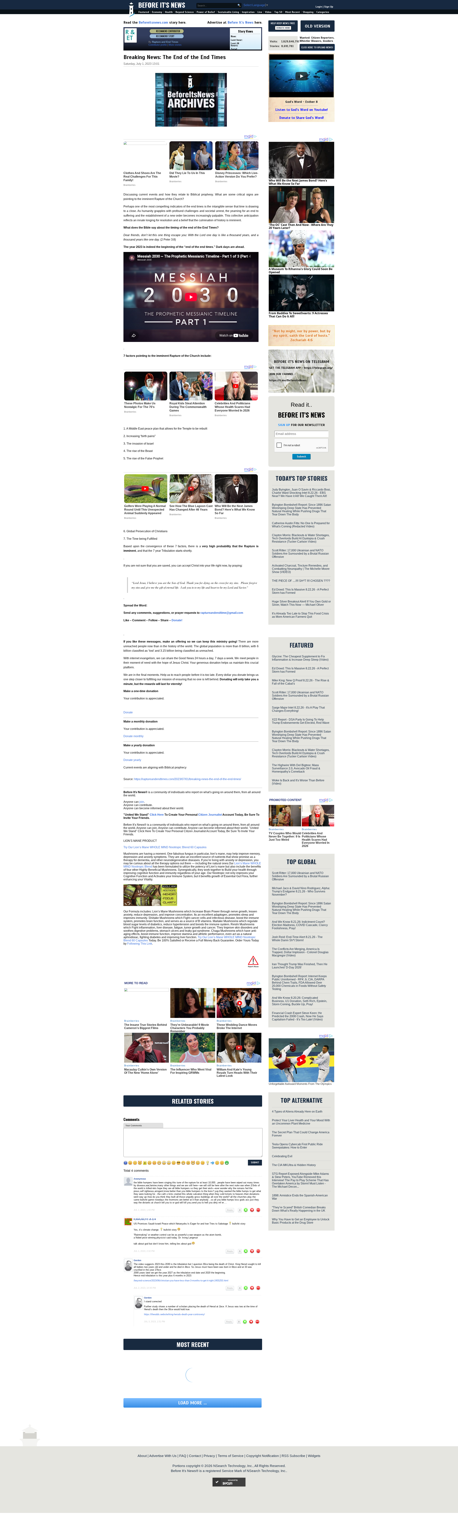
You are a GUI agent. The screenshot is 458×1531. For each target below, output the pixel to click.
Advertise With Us (163, 1456)
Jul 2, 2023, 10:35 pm (145, 1288)
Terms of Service (230, 1456)
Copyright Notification (262, 1456)
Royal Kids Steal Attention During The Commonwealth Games (188, 407)
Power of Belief (206, 12)
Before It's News (161, 4)
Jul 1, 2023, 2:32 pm (144, 1251)
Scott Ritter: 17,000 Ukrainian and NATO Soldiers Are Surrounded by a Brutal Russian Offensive (300, 553)
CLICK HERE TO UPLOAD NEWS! (317, 47)
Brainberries (130, 412)
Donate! (177, 620)
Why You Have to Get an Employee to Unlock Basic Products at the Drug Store (300, 1221)
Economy (157, 12)
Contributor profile (157, 44)
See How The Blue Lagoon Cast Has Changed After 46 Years (191, 507)
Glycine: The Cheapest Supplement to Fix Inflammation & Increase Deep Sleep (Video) (300, 658)
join (141, 801)
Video (268, 12)
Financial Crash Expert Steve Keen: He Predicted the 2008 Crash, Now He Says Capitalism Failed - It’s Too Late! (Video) (297, 1016)
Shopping (308, 12)
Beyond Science (185, 12)
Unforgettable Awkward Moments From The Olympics (300, 1083)
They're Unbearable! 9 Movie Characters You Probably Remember (189, 1028)
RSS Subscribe (293, 1456)
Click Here (157, 814)
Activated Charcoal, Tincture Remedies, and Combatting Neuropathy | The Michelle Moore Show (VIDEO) (301, 569)
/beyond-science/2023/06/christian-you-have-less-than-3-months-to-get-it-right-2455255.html (181, 1280)
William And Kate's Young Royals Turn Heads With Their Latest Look (237, 1072)
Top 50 (278, 12)
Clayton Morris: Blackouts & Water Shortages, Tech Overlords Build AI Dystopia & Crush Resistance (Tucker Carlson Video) (301, 538)
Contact (195, 1456)
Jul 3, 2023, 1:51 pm (154, 1321)
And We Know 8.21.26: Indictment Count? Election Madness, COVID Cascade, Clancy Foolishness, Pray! (300, 925)
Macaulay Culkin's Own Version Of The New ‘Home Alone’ (145, 1071)
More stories (175, 44)
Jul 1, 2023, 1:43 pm (144, 1210)
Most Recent (292, 12)
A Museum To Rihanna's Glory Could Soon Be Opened (300, 270)
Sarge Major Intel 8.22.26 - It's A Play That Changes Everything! (298, 709)
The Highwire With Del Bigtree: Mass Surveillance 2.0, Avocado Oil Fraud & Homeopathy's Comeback (296, 768)
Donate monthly (133, 736)
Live (259, 12)
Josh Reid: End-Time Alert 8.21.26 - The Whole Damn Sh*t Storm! (297, 938)
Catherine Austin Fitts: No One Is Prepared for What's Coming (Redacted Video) (301, 525)
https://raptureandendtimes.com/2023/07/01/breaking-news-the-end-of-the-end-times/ (187, 779)
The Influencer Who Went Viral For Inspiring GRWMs (190, 1071)
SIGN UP (284, 425)
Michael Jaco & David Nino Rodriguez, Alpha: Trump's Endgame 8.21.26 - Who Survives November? (301, 891)
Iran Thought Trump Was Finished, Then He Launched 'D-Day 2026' (299, 966)
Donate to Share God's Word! (301, 118)
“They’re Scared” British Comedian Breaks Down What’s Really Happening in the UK (299, 1209)
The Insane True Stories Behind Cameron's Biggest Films (145, 1026)
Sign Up (328, 6)
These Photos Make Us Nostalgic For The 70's (139, 405)
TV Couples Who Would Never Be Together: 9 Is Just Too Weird (285, 836)
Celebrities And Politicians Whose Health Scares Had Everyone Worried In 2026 (232, 407)
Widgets (314, 1456)
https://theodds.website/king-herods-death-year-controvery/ (174, 1314)
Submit (301, 456)
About (142, 1456)
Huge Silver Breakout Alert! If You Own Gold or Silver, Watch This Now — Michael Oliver (301, 603)
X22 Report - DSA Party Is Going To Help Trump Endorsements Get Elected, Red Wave (300, 721)
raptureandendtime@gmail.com (221, 612)
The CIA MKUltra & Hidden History (294, 1165)
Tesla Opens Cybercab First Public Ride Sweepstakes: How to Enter (297, 1146)
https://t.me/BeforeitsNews (288, 380)
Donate (128, 712)
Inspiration (248, 12)
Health (169, 12)
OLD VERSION (317, 26)
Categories (322, 12)
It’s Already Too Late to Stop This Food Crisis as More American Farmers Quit (300, 615)
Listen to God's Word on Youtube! (301, 110)
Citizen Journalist (210, 814)
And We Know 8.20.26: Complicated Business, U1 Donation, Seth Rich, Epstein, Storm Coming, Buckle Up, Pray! (299, 1001)
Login (319, 6)
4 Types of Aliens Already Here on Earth (297, 1111)
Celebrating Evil (282, 1156)
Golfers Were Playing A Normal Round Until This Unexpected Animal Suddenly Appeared (145, 509)
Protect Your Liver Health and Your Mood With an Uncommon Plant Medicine (301, 1122)
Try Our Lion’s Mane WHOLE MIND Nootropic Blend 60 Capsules (164, 847)
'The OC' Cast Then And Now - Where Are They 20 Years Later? (301, 226)
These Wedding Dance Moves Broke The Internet (237, 1026)
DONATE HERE (283, 28)
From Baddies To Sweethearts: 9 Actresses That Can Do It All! (298, 314)
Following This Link (139, 943)
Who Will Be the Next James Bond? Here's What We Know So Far (235, 509)
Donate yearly (132, 759)
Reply (230, 1210)
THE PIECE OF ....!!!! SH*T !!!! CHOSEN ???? (301, 580)
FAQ (182, 1456)
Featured (143, 12)
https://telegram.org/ (318, 368)
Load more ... (192, 1403)
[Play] (301, 76)
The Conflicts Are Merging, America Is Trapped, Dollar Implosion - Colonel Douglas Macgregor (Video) (300, 952)
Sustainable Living (228, 12)
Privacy (209, 1456)
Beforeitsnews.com (153, 22)
